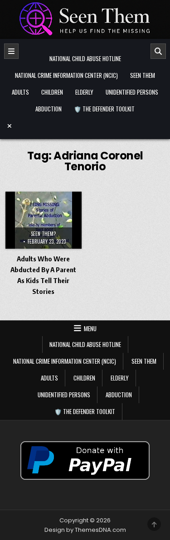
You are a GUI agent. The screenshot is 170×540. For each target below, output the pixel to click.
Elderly (84, 91)
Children (52, 91)
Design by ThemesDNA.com (85, 530)
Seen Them (142, 75)
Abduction (48, 108)
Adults (20, 91)
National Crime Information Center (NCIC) (66, 75)
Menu (90, 328)
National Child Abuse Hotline (85, 58)
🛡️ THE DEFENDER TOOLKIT (104, 108)
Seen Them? (43, 233)
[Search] (158, 51)
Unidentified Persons (132, 91)
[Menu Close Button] (85, 126)
